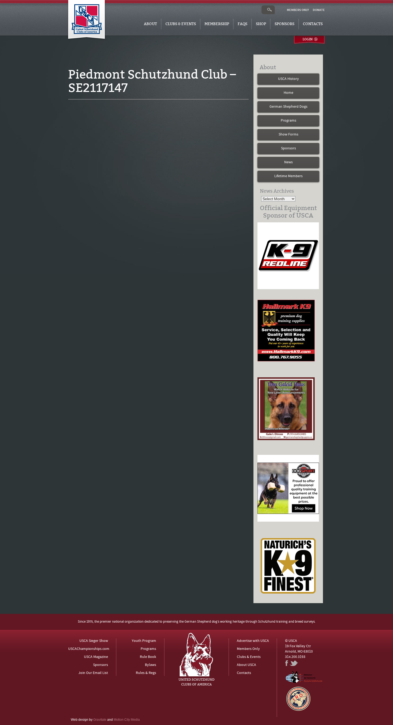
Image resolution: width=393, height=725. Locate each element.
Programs (288, 121)
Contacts (313, 24)
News (288, 162)
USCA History (288, 79)
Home (288, 93)
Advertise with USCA (253, 641)
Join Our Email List (93, 673)
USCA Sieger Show (93, 641)
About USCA (246, 665)
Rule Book (148, 657)
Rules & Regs (146, 673)
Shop (261, 24)
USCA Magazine (96, 657)
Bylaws (150, 665)
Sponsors (284, 24)
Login (308, 39)
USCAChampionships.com (88, 649)
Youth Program (144, 641)
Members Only (248, 649)
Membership (217, 24)
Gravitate (99, 720)
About (150, 24)
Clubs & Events (180, 24)
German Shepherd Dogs (288, 107)
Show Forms (288, 135)
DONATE (319, 10)
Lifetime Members (288, 176)
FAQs (242, 24)
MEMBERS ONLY (298, 10)
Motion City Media (127, 720)
